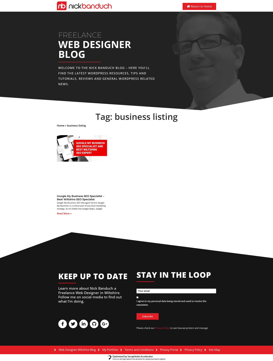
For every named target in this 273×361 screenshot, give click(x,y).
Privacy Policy (162, 328)
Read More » (64, 213)
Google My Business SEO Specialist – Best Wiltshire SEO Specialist (80, 198)
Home (60, 125)
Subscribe (147, 316)
